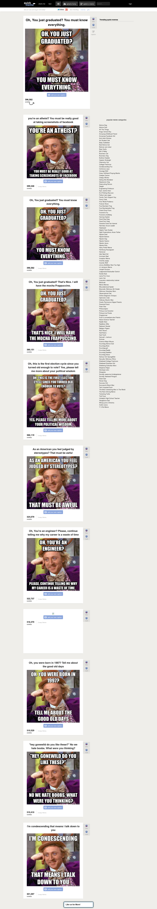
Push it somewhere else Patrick (109, 317)
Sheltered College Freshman (108, 361)
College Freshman (105, 164)
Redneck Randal (104, 326)
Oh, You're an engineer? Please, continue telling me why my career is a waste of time (53, 532)
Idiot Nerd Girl (103, 254)
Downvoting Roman (105, 184)
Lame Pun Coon (104, 276)
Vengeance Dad (104, 400)
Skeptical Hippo (104, 368)
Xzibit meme (103, 405)
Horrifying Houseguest (106, 250)
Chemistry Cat (104, 162)
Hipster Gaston (104, 241)
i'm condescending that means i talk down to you (53, 828)
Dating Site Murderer (106, 180)
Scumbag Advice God (106, 344)
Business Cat (103, 153)
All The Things (104, 129)
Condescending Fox (105, 167)
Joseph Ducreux (104, 269)
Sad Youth (102, 335)
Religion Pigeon (104, 328)
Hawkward (102, 228)
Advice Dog (103, 125)
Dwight (101, 186)
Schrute (101, 339)
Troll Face (102, 396)
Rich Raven (103, 330)
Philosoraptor (103, 309)
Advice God (103, 127)
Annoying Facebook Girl (107, 136)
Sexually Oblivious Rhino (107, 359)
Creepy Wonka (104, 177)
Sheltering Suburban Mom (107, 365)
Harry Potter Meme (105, 247)
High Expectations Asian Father (109, 232)
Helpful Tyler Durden (106, 230)
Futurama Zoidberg (105, 215)
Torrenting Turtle (104, 394)
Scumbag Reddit (104, 350)
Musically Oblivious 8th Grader (109, 289)
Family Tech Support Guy (107, 197)
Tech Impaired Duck (106, 387)
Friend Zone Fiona (105, 210)
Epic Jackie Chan (105, 191)
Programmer (103, 315)
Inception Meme (104, 258)
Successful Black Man (106, 385)
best (50, 4)
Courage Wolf (103, 171)
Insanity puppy (104, 260)
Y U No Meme (104, 407)
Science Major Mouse (106, 341)
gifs (88, 10)
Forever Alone (103, 204)
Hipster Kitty (103, 245)
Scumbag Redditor (105, 352)
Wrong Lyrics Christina (106, 403)
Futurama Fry (103, 212)
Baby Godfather (104, 142)
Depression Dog (104, 182)
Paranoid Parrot (104, 304)
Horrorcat (102, 252)
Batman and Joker (105, 147)
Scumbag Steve (104, 354)
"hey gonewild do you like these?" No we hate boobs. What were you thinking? (53, 746)
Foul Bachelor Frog (105, 206)
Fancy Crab (103, 199)
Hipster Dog (103, 239)
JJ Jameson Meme (105, 267)
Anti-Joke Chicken (105, 138)
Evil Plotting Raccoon (106, 193)
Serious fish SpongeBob (107, 357)
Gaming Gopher (104, 217)
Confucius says (104, 169)
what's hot (42, 4)
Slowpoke (102, 372)
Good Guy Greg (104, 221)
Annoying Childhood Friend (108, 134)
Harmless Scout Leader (107, 226)
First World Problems (106, 201)
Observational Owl (105, 293)
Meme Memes (104, 285)
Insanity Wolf (103, 263)
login (130, 4)
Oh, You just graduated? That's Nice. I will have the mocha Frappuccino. (53, 283)
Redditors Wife (104, 324)
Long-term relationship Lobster (109, 280)
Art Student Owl (104, 140)
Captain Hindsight (105, 160)
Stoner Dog (103, 381)
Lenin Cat (102, 278)
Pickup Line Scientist (106, 311)
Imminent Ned (103, 256)
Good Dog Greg (104, 219)
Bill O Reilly (103, 151)
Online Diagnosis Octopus (108, 295)
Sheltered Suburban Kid (107, 363)
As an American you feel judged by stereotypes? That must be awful (53, 451)
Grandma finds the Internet (108, 223)
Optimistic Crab (104, 298)
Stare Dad (102, 378)
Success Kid (103, 383)
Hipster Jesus (103, 243)
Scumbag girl (103, 348)
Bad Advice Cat (104, 145)
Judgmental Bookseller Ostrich (109, 271)
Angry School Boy (105, 132)
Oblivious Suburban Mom (107, 291)
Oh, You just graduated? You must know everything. (53, 202)
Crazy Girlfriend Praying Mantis (109, 173)
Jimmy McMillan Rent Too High (109, 265)
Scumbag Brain (104, 346)
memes (83, 10)
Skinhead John (104, 370)
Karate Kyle (103, 274)
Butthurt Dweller (104, 158)
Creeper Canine (104, 175)
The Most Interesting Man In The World (112, 389)
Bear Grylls (103, 149)
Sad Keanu (103, 333)
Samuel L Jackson (105, 337)
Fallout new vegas (105, 195)
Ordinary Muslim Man (106, 300)
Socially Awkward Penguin (108, 376)
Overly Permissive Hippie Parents (110, 302)
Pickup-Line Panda (105, 313)
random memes (58, 3)
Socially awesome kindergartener (110, 374)
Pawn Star (102, 306)
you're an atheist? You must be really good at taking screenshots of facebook (53, 120)
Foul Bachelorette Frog (106, 208)
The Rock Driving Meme (107, 392)
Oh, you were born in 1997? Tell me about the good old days (53, 664)
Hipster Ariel (103, 234)
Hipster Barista (104, 236)
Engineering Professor (106, 188)
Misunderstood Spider (106, 287)
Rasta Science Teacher (107, 319)
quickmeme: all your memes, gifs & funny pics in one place (29, 3)
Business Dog (103, 156)
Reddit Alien (103, 322)
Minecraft (102, 282)
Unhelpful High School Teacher (109, 398)
